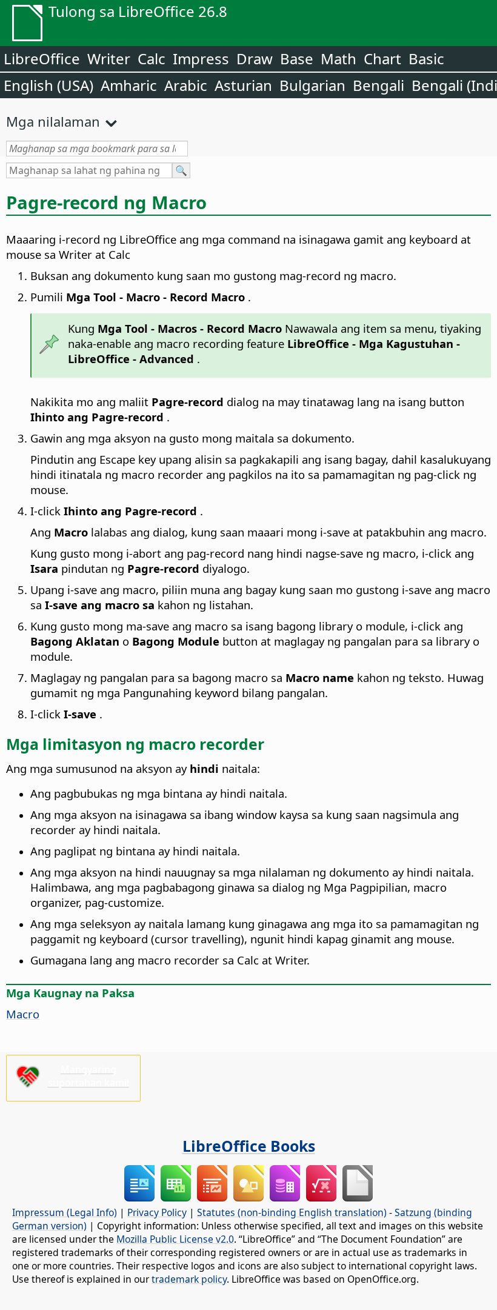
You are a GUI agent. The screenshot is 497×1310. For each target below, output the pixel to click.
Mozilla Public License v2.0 (175, 1239)
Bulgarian (312, 85)
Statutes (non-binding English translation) (292, 1212)
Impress (201, 58)
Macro (22, 1013)
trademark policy (189, 1279)
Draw (254, 58)
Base (296, 58)
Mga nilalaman (53, 121)
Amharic (129, 85)
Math (338, 58)
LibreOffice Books (248, 1145)
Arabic (185, 85)
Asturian (243, 85)
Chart (382, 58)
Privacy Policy (157, 1212)
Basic (426, 58)
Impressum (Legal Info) (64, 1212)
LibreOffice (42, 58)
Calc (151, 58)
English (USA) (48, 85)
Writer (108, 58)
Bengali (378, 85)
